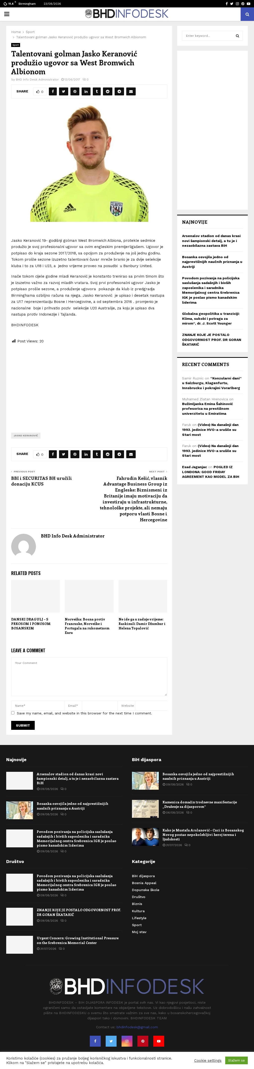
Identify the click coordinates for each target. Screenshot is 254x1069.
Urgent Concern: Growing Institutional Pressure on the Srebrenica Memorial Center (78, 940)
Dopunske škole (145, 890)
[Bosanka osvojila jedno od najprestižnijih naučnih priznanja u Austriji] (19, 810)
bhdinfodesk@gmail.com (137, 1027)
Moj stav (139, 932)
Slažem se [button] (236, 1060)
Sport (15, 44)
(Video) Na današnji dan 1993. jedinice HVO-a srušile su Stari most (210, 429)
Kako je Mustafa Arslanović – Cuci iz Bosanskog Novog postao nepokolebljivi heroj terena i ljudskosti (203, 834)
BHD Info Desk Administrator (37, 79)
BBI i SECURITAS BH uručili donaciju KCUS (41, 481)
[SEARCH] (237, 36)
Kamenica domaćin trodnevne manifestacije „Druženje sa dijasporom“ (199, 804)
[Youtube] (158, 1041)
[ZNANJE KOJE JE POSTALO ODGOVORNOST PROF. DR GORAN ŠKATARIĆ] (19, 917)
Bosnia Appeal (144, 883)
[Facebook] (95, 1041)
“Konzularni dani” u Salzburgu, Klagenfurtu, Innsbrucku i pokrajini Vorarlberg (212, 383)
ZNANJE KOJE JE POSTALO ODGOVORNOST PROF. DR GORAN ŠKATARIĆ (211, 339)
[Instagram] (127, 1041)
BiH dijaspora (143, 876)
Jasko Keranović (26, 435)
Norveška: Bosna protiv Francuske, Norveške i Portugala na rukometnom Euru (87, 626)
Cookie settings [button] (208, 1060)
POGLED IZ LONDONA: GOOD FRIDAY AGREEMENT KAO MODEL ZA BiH (210, 472)
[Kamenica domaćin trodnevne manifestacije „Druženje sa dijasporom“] (145, 809)
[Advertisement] (89, 384)
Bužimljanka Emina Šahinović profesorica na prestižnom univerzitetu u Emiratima (207, 408)
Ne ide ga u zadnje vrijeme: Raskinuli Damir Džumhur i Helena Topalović (142, 623)
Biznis (137, 904)
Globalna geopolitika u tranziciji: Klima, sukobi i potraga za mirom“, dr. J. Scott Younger (211, 318)
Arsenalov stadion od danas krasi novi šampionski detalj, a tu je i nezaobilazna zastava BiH (211, 240)
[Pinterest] (142, 1041)
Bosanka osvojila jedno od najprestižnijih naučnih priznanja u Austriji (212, 262)
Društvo (138, 897)
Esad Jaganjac (194, 467)
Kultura (138, 911)
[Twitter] (111, 1041)
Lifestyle (139, 918)
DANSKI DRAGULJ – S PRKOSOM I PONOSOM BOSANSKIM (31, 623)
